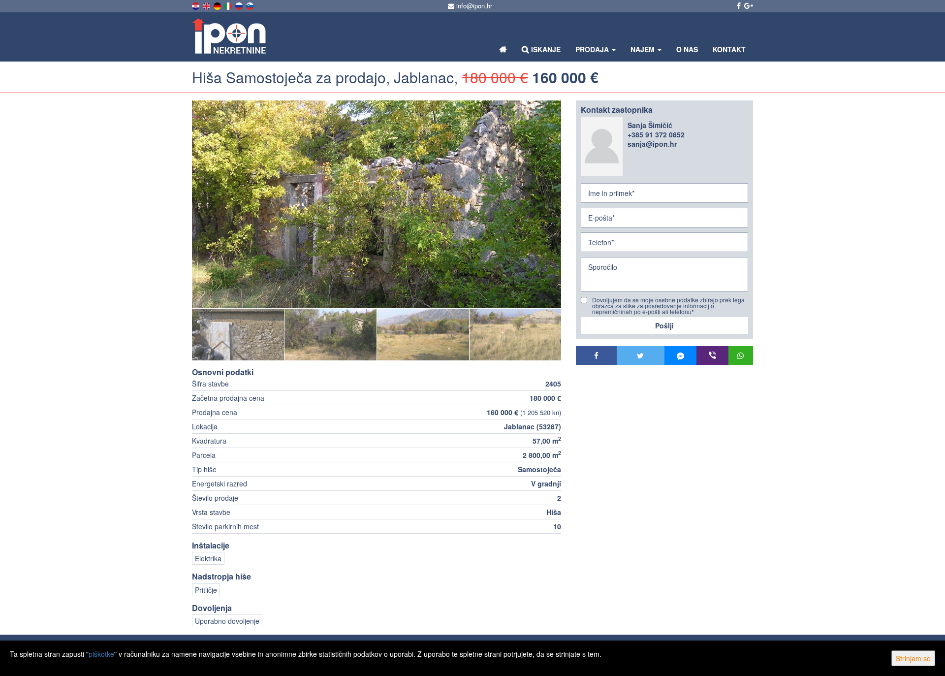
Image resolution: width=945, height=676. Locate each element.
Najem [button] (643, 49)
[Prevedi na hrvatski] (196, 5)
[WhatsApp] (740, 355)
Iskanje (545, 49)
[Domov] (503, 49)
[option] (238, 334)
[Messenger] (680, 355)
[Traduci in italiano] (228, 5)
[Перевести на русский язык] (239, 5)
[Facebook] (596, 355)
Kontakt (729, 49)
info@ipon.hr (473, 5)
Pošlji (664, 325)
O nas (687, 49)
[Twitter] (641, 355)
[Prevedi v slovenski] (250, 5)
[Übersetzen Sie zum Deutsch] (218, 5)
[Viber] (712, 355)
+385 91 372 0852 (656, 134)
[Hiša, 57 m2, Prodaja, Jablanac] (376, 204)
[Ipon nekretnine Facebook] (738, 5)
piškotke (101, 654)
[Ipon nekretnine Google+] (748, 5)
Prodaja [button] (593, 49)
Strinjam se (913, 658)
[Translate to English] (207, 5)
